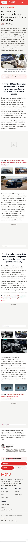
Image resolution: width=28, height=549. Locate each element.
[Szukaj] (22, 2)
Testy (2, 494)
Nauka (17, 491)
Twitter (5, 467)
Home (4, 7)
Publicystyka (18, 494)
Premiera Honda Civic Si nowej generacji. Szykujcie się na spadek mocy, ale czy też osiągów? (14, 163)
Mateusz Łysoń (8, 23)
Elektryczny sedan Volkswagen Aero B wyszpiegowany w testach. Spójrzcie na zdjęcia (13, 298)
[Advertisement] (14, 235)
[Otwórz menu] (25, 2)
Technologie (4, 491)
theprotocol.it (4, 518)
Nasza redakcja (5, 504)
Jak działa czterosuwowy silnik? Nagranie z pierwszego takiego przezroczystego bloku (12, 397)
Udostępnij (6, 463)
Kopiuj (21, 467)
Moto (12, 7)
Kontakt (3, 507)
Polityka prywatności (7, 510)
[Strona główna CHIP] (11, 2)
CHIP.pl (6, 515)
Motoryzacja (4, 497)
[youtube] (3, 449)
